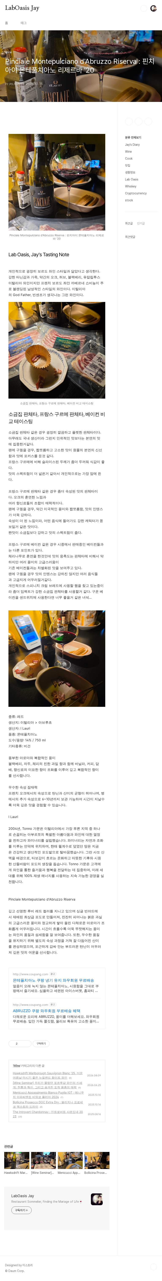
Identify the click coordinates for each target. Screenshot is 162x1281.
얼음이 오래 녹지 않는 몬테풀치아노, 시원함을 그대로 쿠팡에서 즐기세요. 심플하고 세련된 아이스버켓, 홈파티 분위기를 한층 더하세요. (56, 988)
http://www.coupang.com (30, 974)
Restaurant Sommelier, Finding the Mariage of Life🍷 (46, 1201)
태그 (24, 23)
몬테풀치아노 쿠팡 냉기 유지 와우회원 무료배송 (53, 980)
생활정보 (130, 172)
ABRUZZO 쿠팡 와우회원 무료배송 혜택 (46, 1011)
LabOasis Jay (22, 8)
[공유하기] (21, 1044)
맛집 (127, 165)
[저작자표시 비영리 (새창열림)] (53, 1043)
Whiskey (130, 186)
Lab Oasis (131, 179)
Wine (16, 1065)
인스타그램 (138, 121)
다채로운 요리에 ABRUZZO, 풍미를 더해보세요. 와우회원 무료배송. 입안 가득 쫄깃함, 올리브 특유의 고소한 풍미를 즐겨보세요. (56, 1018)
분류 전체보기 (133, 137)
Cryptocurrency (136, 193)
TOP (153, 1267)
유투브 (148, 121)
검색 (144, 8)
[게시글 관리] (26, 1044)
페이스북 (129, 121)
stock (129, 200)
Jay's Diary (132, 144)
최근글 (129, 223)
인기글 (141, 223)
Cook (128, 158)
